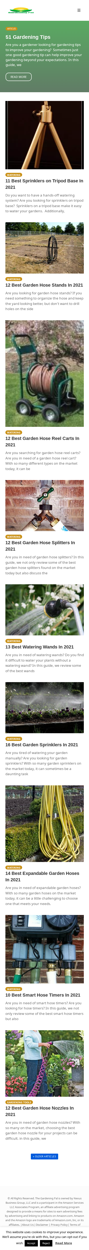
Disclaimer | (43, 1225)
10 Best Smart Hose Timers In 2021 (42, 995)
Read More (19, 77)
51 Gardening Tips (28, 37)
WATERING (13, 175)
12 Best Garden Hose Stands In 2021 (44, 285)
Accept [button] (31, 1243)
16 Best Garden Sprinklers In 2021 (41, 744)
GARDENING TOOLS (19, 1102)
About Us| (29, 1225)
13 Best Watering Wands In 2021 (39, 647)
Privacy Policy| (60, 1225)
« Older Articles (44, 1156)
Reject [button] (46, 1243)
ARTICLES (11, 28)
